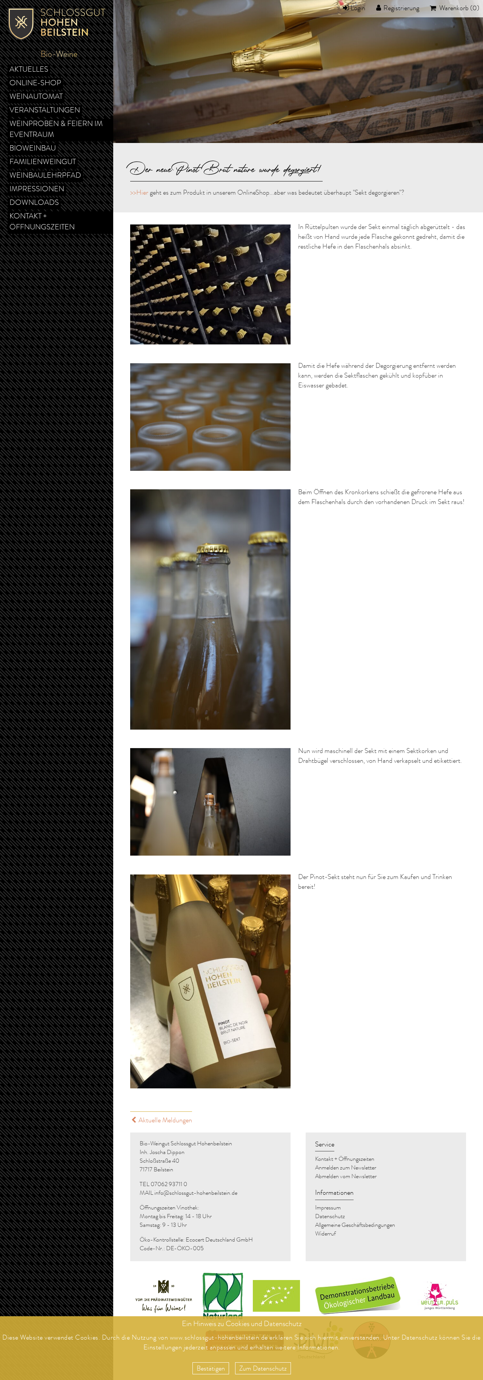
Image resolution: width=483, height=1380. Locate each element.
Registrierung (401, 8)
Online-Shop (35, 84)
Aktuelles (28, 70)
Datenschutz (419, 1338)
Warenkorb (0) (458, 8)
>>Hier (139, 193)
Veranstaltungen (44, 111)
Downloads (34, 203)
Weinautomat (36, 97)
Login (358, 8)
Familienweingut (42, 162)
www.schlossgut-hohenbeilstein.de (219, 1338)
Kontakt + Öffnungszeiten (42, 222)
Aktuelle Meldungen (165, 1120)
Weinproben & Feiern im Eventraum (56, 130)
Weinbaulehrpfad (45, 176)
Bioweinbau (32, 149)
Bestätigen (211, 1369)
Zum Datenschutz (263, 1369)
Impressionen (36, 190)
